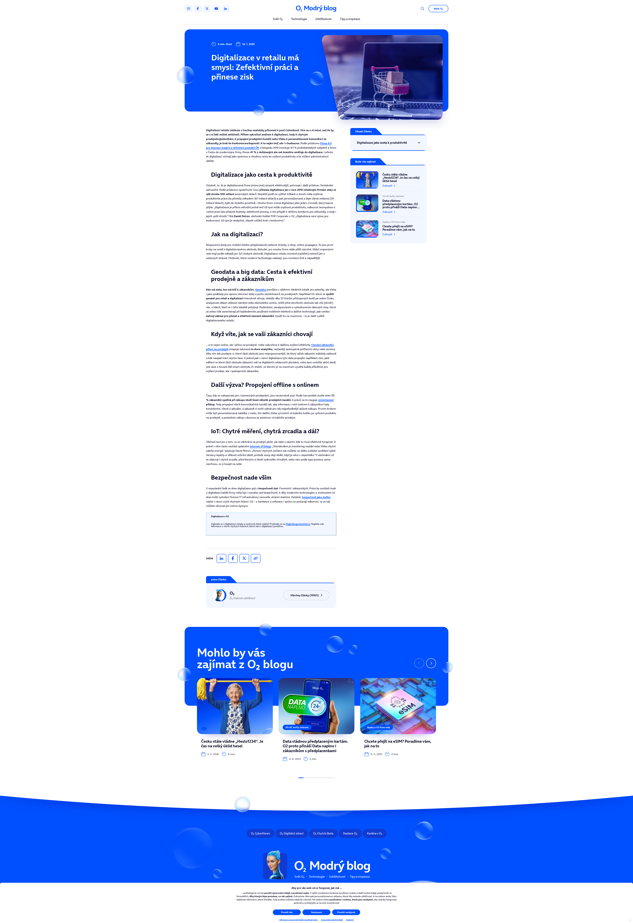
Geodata (260, 289)
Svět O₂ (278, 19)
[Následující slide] (431, 663)
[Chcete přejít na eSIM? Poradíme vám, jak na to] (388, 227)
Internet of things (260, 446)
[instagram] (189, 8)
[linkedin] (225, 8)
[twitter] (207, 8)
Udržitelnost (323, 19)
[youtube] (216, 8)
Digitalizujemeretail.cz (298, 524)
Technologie (299, 19)
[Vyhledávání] (422, 8)
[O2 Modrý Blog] (316, 8)
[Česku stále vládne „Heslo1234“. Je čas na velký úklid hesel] (388, 181)
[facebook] (198, 8)
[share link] (255, 558)
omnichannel (326, 400)
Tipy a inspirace (350, 19)
